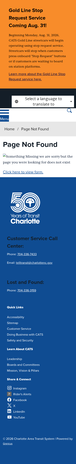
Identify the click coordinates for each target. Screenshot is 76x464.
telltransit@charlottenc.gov (34, 262)
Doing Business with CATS (25, 334)
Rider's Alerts (22, 394)
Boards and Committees (23, 365)
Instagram (20, 388)
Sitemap (12, 323)
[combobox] (43, 101)
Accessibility (15, 317)
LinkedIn (19, 411)
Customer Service (19, 329)
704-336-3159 (26, 290)
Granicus (7, 443)
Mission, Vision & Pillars (23, 370)
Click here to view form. (23, 172)
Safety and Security (20, 340)
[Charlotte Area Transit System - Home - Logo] (23, 114)
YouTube (19, 417)
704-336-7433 (27, 254)
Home (9, 129)
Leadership (14, 359)
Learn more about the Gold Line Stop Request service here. (37, 76)
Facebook (20, 400)
